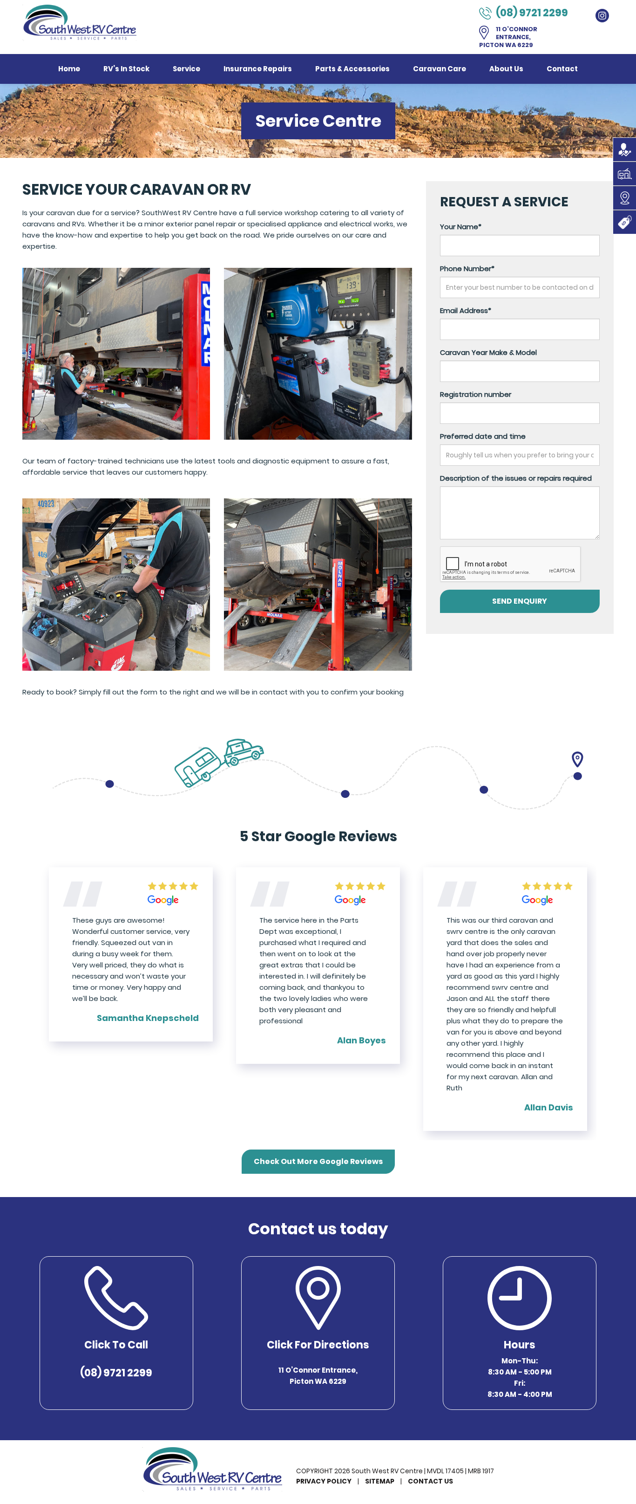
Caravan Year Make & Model (488, 352)
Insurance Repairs (257, 69)
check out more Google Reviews (318, 1161)
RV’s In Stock (126, 69)
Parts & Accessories (352, 69)
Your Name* (460, 226)
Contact (562, 69)
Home (69, 69)
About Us (506, 69)
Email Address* (465, 310)
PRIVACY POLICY (324, 1481)
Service (186, 69)
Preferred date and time (483, 436)
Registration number (475, 394)
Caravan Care (439, 69)
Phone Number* (467, 268)
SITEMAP (379, 1481)
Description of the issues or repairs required (516, 478)
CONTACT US (430, 1481)
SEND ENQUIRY (519, 601)
